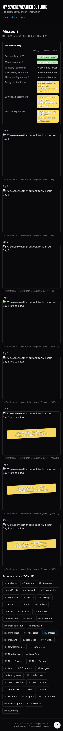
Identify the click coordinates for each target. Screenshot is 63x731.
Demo (22, 17)
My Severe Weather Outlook (24, 7)
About (14, 17)
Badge (46, 50)
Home (5, 17)
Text (55, 50)
